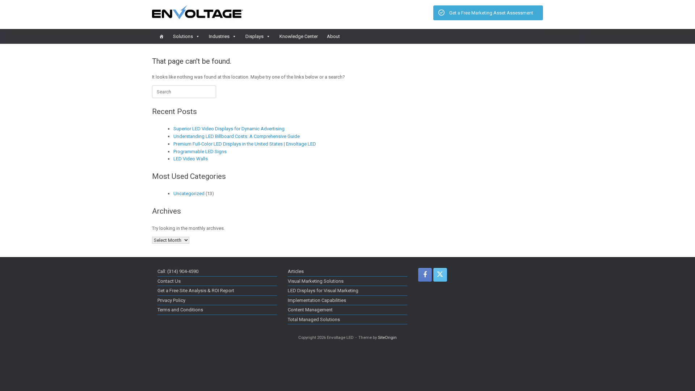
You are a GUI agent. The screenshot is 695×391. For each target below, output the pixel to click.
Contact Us (169, 281)
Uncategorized (189, 193)
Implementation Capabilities (317, 300)
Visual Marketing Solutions (316, 281)
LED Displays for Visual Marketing (323, 290)
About (333, 36)
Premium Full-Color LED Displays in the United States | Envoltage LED (244, 144)
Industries (219, 36)
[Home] (162, 36)
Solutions (183, 36)
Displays (254, 36)
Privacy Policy (171, 300)
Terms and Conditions (180, 309)
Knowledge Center (298, 36)
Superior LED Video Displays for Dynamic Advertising (229, 128)
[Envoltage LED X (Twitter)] (440, 275)
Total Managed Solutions (314, 319)
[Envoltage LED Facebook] (425, 275)
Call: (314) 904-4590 (177, 271)
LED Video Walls (190, 158)
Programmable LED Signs (200, 151)
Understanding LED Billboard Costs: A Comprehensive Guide (236, 136)
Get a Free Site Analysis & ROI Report (195, 290)
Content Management (310, 309)
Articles (296, 271)
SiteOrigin (387, 337)
